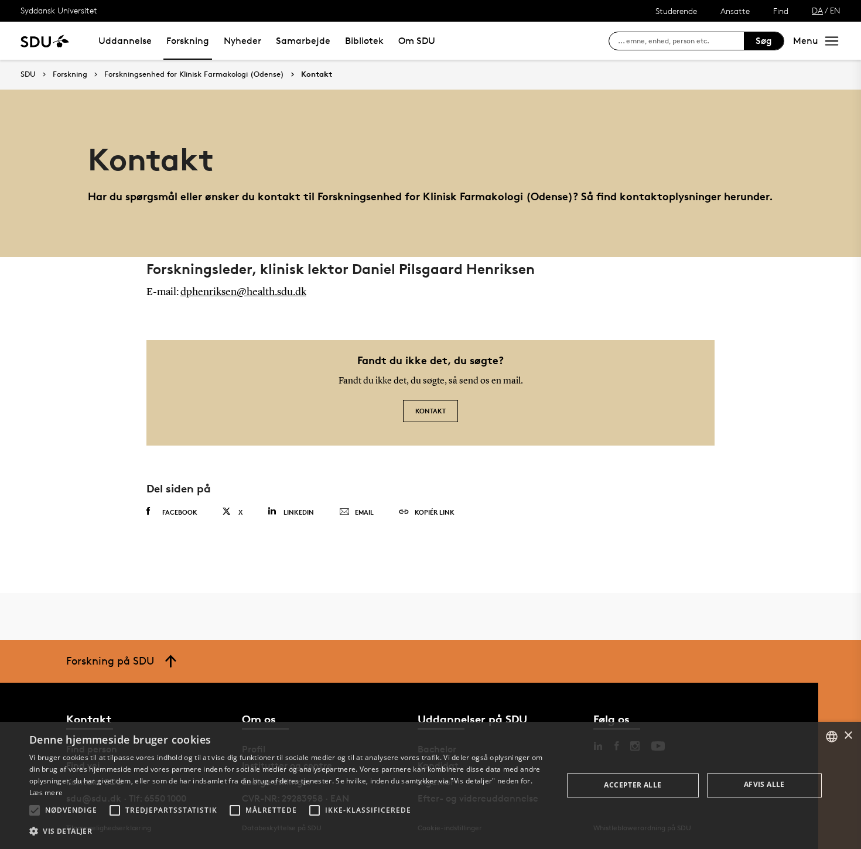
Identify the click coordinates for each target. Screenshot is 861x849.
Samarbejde (303, 40)
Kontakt (316, 74)
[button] (34, 810)
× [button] (847, 735)
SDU (28, 74)
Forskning (187, 40)
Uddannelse (125, 40)
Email (364, 512)
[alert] (430, 785)
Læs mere (46, 792)
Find (780, 11)
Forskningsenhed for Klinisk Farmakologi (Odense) (194, 74)
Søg (764, 40)
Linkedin (298, 512)
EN (835, 10)
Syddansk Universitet (58, 10)
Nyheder (242, 40)
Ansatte (735, 11)
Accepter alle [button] (632, 785)
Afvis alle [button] (764, 784)
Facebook (179, 512)
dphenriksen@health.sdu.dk (243, 292)
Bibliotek (364, 40)
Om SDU (416, 40)
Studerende (676, 11)
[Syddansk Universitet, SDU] (44, 41)
